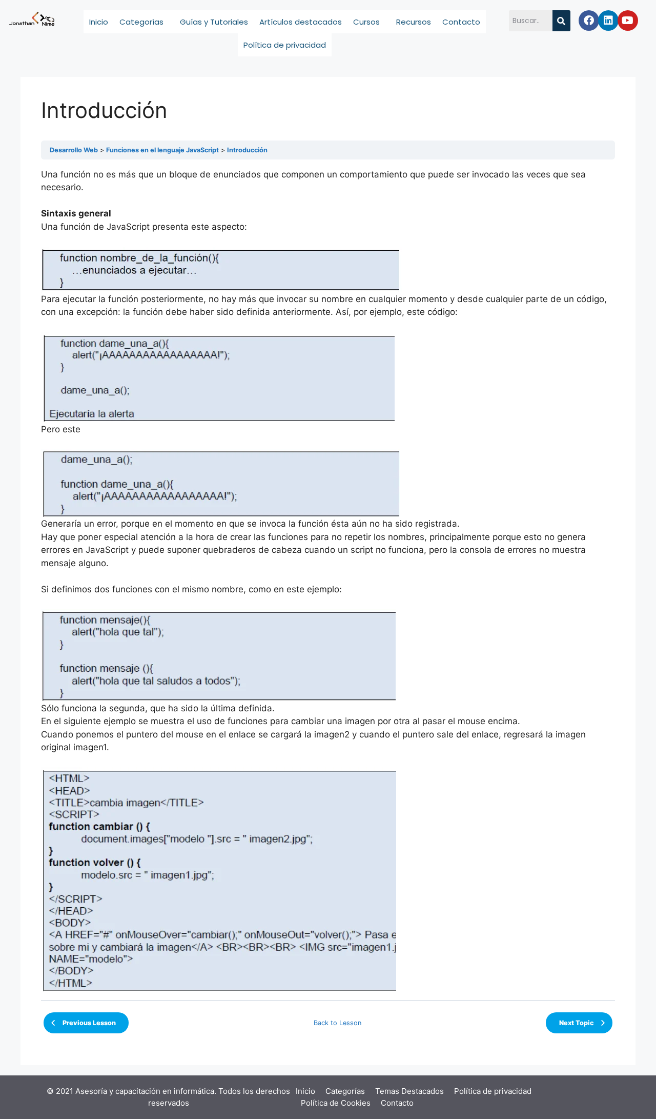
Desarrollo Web (74, 150)
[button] (144, 21)
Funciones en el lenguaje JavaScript (162, 150)
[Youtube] (628, 20)
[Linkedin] (608, 20)
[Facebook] (589, 20)
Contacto (461, 21)
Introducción (247, 150)
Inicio (98, 21)
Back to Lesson (337, 1023)
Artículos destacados (300, 21)
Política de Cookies (336, 1103)
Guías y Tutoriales (214, 21)
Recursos (413, 21)
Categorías (141, 21)
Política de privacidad (284, 44)
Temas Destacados (409, 1091)
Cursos (366, 21)
